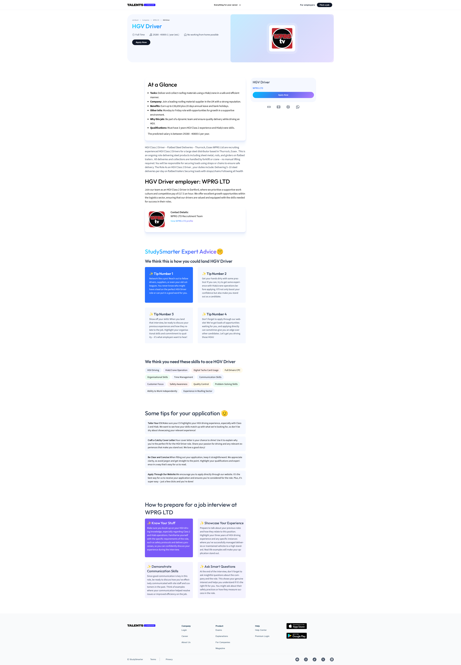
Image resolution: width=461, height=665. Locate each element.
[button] (269, 107)
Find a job (324, 5)
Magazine (220, 648)
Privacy (169, 659)
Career (185, 636)
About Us (186, 642)
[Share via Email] (278, 107)
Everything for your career (226, 5)
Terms (153, 659)
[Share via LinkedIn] (288, 107)
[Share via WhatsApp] (298, 107)
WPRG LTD (258, 88)
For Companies (223, 642)
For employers (307, 5)
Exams (219, 630)
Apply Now (141, 42)
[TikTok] (314, 659)
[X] (323, 659)
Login (184, 630)
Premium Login (262, 636)
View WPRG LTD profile (182, 221)
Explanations (222, 636)
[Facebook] (297, 659)
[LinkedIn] (332, 659)
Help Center (261, 630)
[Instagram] (306, 659)
